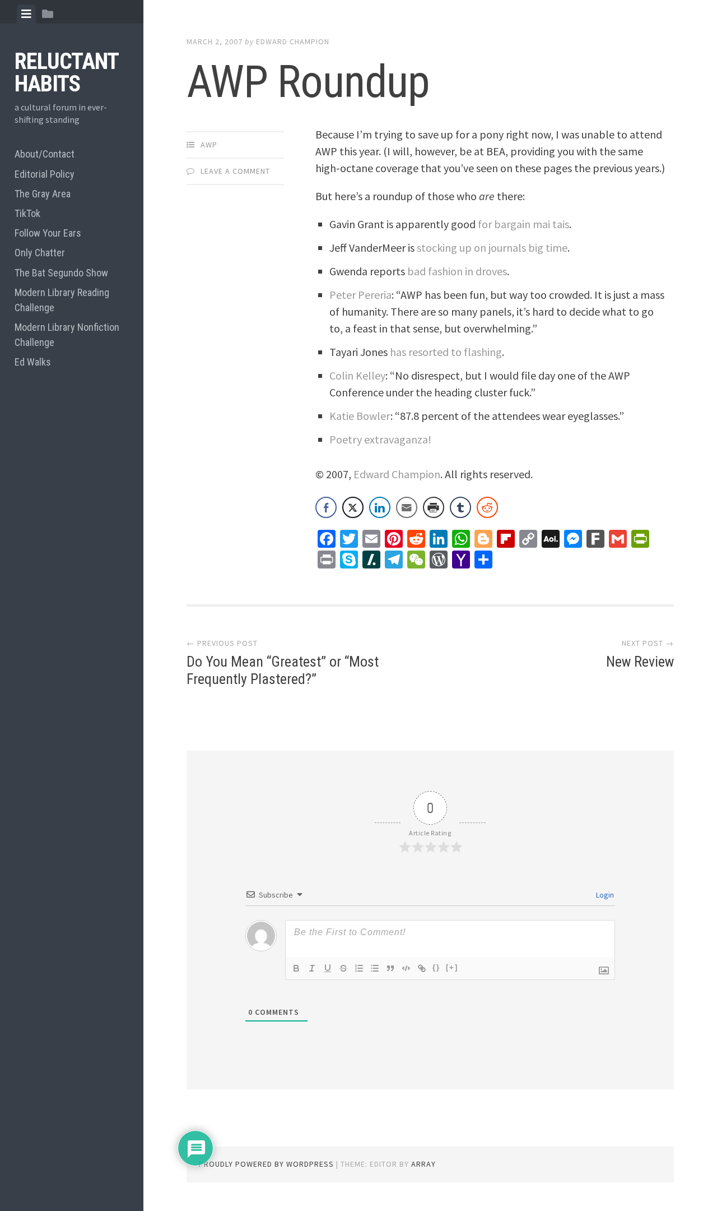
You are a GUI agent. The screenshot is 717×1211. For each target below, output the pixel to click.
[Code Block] (406, 968)
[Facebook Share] (326, 507)
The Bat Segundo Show (61, 273)
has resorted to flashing (446, 352)
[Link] (422, 968)
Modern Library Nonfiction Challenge (67, 334)
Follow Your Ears (48, 233)
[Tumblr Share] (460, 507)
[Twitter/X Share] (353, 507)
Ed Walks (33, 362)
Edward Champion (292, 41)
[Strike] (343, 968)
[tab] (26, 14)
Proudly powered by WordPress (266, 1164)
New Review (640, 661)
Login (604, 895)
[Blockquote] (390, 968)
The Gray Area (43, 194)
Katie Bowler (359, 416)
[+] (452, 967)
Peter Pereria (360, 295)
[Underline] (328, 968)
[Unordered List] (375, 968)
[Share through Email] (406, 507)
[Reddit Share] (487, 507)
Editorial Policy (45, 174)
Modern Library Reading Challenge (62, 299)
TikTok (27, 213)
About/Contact (45, 154)
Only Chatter (40, 252)
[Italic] (312, 968)
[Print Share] (433, 507)
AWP (209, 145)
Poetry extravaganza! (380, 439)
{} (436, 967)
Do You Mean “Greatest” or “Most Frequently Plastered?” (283, 670)
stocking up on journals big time (492, 248)
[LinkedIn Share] (379, 507)
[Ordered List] (359, 968)
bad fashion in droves (457, 271)
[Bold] (296, 968)
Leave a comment (235, 171)
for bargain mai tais (523, 224)
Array (423, 1164)
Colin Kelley (357, 375)
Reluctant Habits (66, 72)
